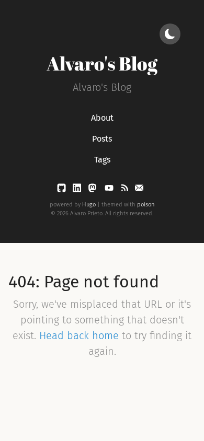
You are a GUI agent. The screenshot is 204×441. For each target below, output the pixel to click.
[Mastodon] (93, 190)
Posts (102, 139)
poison (146, 204)
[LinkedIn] (78, 190)
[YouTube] (110, 190)
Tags (102, 160)
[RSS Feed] (125, 190)
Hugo (89, 204)
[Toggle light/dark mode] (170, 34)
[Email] (139, 190)
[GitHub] (62, 190)
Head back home (79, 335)
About (102, 118)
